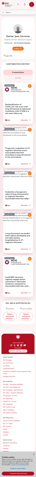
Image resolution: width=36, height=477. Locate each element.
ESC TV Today (8, 423)
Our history (6, 366)
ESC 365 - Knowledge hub (11, 387)
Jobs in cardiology (8, 410)
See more (24, 120)
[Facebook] (18, 345)
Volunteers (6, 446)
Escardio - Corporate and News (13, 384)
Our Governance (8, 363)
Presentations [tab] (18, 72)
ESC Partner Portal (9, 407)
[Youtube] (25, 345)
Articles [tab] (18, 78)
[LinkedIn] (21, 345)
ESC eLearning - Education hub (13, 390)
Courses (5, 435)
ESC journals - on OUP (10, 396)
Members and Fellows (10, 443)
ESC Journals (7, 426)
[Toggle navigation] (31, 4)
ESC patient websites (10, 413)
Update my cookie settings (18, 468)
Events (5, 429)
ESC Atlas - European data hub (13, 393)
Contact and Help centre (18, 351)
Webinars (6, 432)
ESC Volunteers (8, 404)
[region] (18, 464)
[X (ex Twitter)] (15, 345)
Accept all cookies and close (18, 473)
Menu (8, 12)
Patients (5, 448)
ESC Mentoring (7, 398)
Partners (6, 451)
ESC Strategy (7, 360)
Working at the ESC (9, 376)
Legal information (8, 368)
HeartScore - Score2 (9, 401)
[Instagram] (11, 345)
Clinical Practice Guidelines (11, 421)
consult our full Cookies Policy (20, 464)
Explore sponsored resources (9, 316)
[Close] (34, 454)
